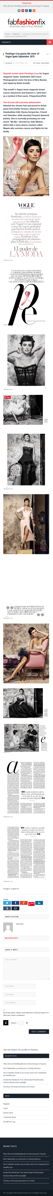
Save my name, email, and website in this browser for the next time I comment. (26, 1013)
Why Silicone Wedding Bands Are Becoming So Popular (26, 6)
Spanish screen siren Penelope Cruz (21, 73)
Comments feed (9, 1117)
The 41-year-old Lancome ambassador (22, 102)
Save (32, 903)
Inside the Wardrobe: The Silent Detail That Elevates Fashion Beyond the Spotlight (23, 1081)
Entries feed (8, 1113)
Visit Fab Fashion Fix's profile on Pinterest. (20, 1049)
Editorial (36, 63)
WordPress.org (9, 1121)
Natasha (8, 63)
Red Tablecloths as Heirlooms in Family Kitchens (22, 1068)
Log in (5, 1108)
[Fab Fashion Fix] (26, 23)
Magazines (45, 63)
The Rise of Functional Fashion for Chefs (19, 1087)
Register (6, 1104)
